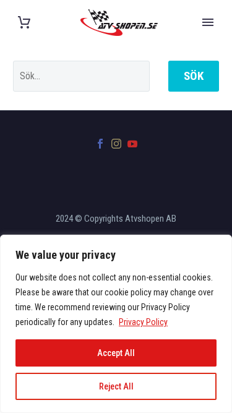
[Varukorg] (24, 22)
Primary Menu (208, 22)
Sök (194, 76)
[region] (116, 324)
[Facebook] (100, 144)
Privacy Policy (143, 322)
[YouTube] (132, 144)
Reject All (116, 386)
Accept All (116, 353)
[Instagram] (116, 144)
